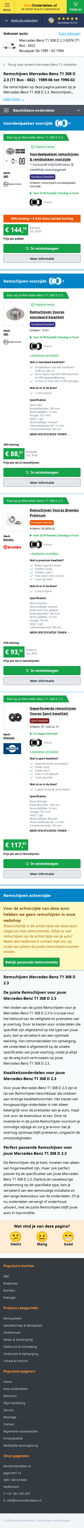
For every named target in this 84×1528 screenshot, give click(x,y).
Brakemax (10, 1283)
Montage (9, 1417)
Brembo (8, 540)
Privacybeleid (13, 1438)
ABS (5, 176)
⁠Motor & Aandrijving (18, 1340)
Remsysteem (12, 1318)
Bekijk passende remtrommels (31, 962)
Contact (8, 1424)
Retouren (10, 1396)
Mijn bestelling (14, 1403)
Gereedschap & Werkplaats (23, 1325)
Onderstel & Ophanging (20, 1354)
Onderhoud (11, 1332)
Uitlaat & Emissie (15, 1361)
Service (8, 1410)
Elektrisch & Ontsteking (20, 1347)
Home (7, 1382)
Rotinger (9, 738)
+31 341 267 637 (18, 1493)
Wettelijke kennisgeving (20, 1445)
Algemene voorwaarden (20, 1431)
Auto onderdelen (15, 1389)
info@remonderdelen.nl (24, 1500)
